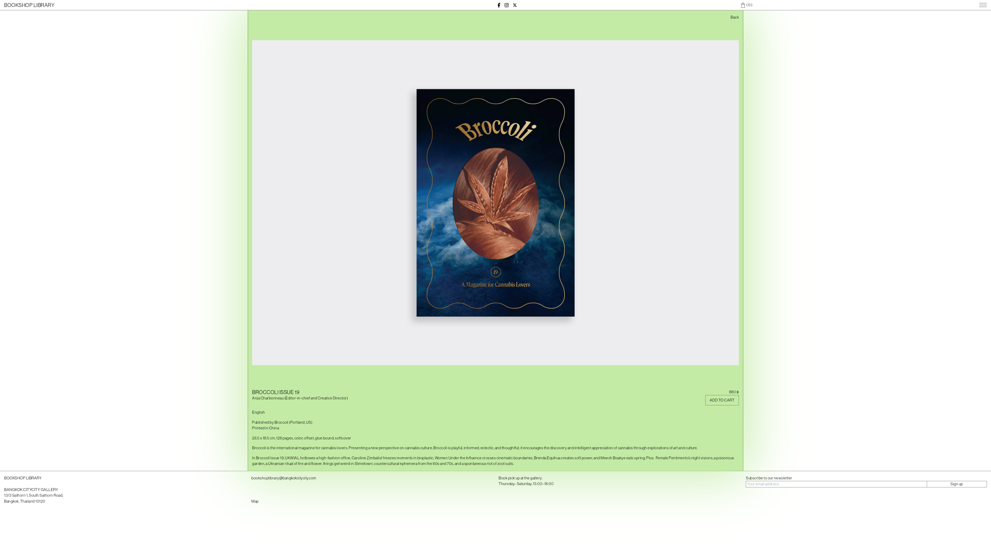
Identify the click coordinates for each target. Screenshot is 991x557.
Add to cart (722, 400)
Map (255, 501)
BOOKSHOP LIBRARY (29, 5)
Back (735, 17)
